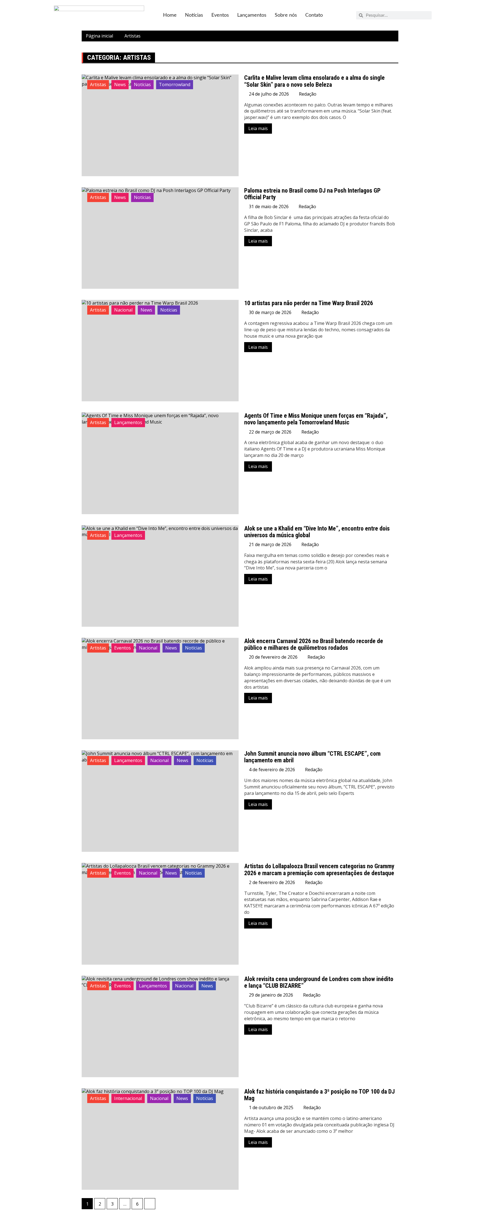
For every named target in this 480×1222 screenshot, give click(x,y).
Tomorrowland (174, 84)
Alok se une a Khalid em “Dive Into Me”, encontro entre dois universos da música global (317, 532)
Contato (314, 15)
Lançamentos (251, 15)
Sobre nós (286, 15)
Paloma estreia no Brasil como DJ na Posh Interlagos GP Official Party (312, 194)
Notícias (194, 15)
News (120, 84)
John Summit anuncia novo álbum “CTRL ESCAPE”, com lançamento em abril (312, 757)
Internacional (128, 1098)
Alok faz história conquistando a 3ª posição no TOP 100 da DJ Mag (319, 1095)
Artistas (98, 84)
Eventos (220, 15)
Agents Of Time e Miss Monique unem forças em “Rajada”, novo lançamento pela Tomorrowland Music (316, 419)
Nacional (123, 310)
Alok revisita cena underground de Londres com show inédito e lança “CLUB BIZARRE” (318, 982)
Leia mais (258, 128)
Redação (307, 94)
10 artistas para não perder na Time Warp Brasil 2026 (308, 303)
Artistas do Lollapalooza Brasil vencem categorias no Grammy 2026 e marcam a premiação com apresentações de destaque (319, 869)
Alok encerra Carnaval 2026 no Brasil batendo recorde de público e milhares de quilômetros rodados (313, 644)
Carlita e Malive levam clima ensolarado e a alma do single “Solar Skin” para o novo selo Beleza (314, 81)
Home (170, 15)
